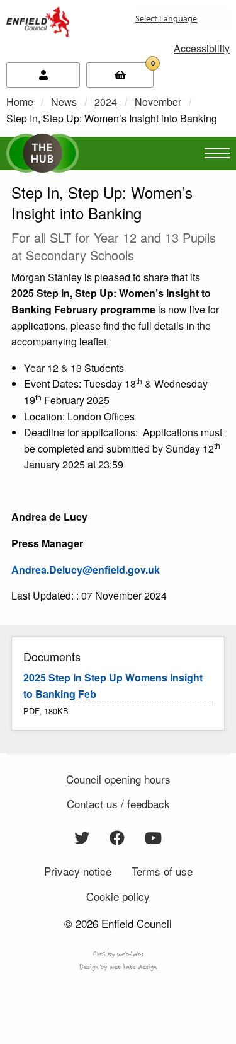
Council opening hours (118, 779)
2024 (105, 102)
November (158, 102)
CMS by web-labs (118, 954)
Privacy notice (77, 871)
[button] (202, 48)
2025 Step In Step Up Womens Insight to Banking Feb (113, 685)
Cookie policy (118, 896)
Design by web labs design (118, 966)
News (64, 102)
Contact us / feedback (118, 803)
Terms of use (162, 871)
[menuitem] (147, 23)
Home (19, 102)
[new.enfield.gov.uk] (37, 20)
